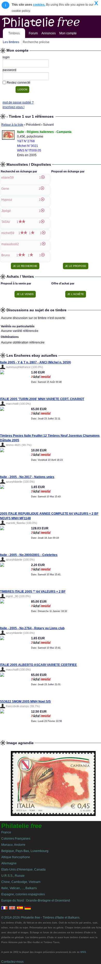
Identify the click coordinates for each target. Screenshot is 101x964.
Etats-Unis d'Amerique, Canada (23, 869)
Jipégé (6, 211)
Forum (33, 33)
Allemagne (9, 863)
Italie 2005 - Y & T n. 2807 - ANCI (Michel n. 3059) (35, 362)
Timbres (14, 33)
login (6, 57)
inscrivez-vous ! (13, 107)
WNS (83, 952)
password (9, 70)
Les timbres (11, 42)
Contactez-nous (12, 961)
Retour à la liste (12, 124)
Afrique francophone (15, 857)
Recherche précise (36, 42)
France (6, 832)
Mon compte (68, 33)
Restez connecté (18, 82)
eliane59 (7, 177)
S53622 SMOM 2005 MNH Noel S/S (25, 701)
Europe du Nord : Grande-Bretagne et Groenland (35, 900)
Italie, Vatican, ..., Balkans (19, 888)
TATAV (5, 222)
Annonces (48, 33)
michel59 (7, 233)
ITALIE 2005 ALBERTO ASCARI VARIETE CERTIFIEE (38, 665)
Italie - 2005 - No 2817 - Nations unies (27, 477)
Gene (5, 188)
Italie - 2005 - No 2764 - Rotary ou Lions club (32, 628)
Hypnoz (6, 200)
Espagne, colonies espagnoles (23, 894)
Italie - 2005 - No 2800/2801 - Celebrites (28, 555)
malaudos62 (10, 244)
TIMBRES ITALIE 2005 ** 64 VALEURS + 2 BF (33, 591)
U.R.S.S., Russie (13, 876)
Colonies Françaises (15, 838)
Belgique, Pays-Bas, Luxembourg (24, 851)
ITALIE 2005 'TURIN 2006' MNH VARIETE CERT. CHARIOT (42, 399)
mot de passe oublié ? (18, 102)
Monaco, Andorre (13, 845)
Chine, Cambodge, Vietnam (20, 882)
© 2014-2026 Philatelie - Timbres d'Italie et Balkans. (40, 917)
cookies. (39, 4)
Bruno (5, 255)
